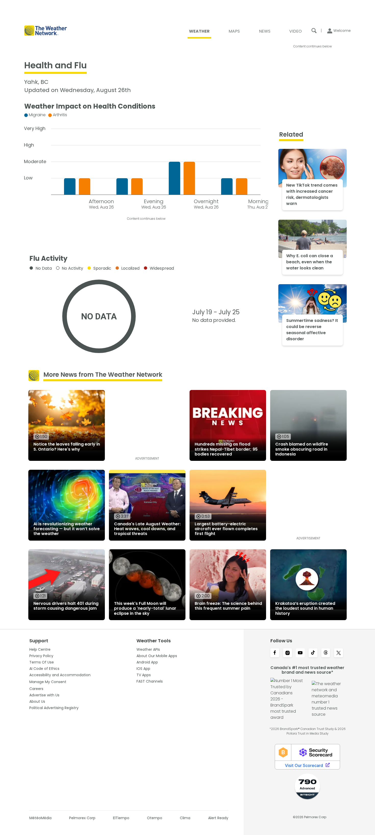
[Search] (314, 30)
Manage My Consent (47, 682)
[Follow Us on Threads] (325, 653)
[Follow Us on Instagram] (287, 653)
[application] (146, 160)
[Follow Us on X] (338, 653)
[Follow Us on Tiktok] (313, 653)
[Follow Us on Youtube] (300, 653)
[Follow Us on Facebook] (274, 653)
